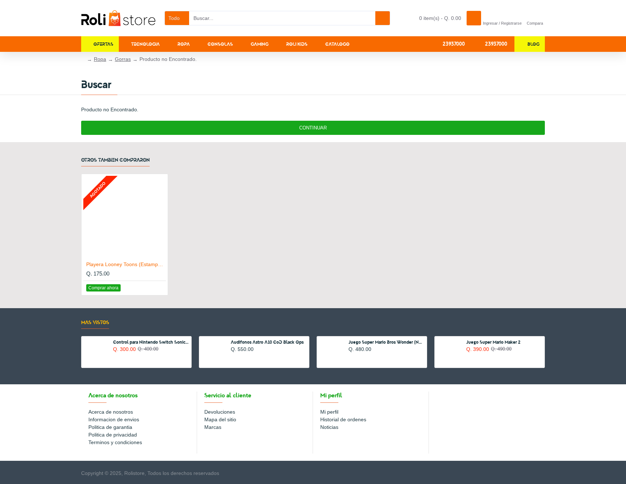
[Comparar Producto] (160, 287)
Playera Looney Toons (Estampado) (126, 264)
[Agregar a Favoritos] (152, 287)
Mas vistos (95, 322)
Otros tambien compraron (115, 160)
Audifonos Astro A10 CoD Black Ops (267, 342)
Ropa (100, 59)
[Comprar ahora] (115, 356)
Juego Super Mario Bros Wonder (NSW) (386, 342)
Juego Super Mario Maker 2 (493, 342)
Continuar (313, 128)
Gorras (123, 59)
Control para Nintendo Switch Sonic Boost (151, 342)
